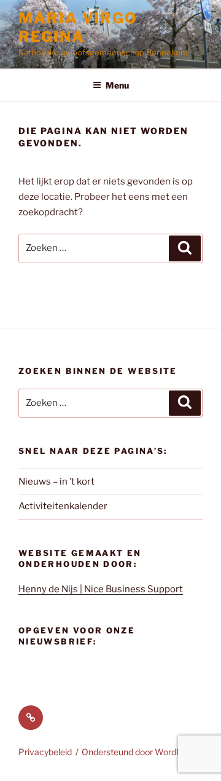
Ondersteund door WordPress (140, 752)
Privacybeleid (45, 752)
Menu (117, 85)
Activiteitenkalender (62, 506)
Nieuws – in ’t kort (56, 481)
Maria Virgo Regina (78, 27)
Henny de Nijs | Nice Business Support (100, 589)
